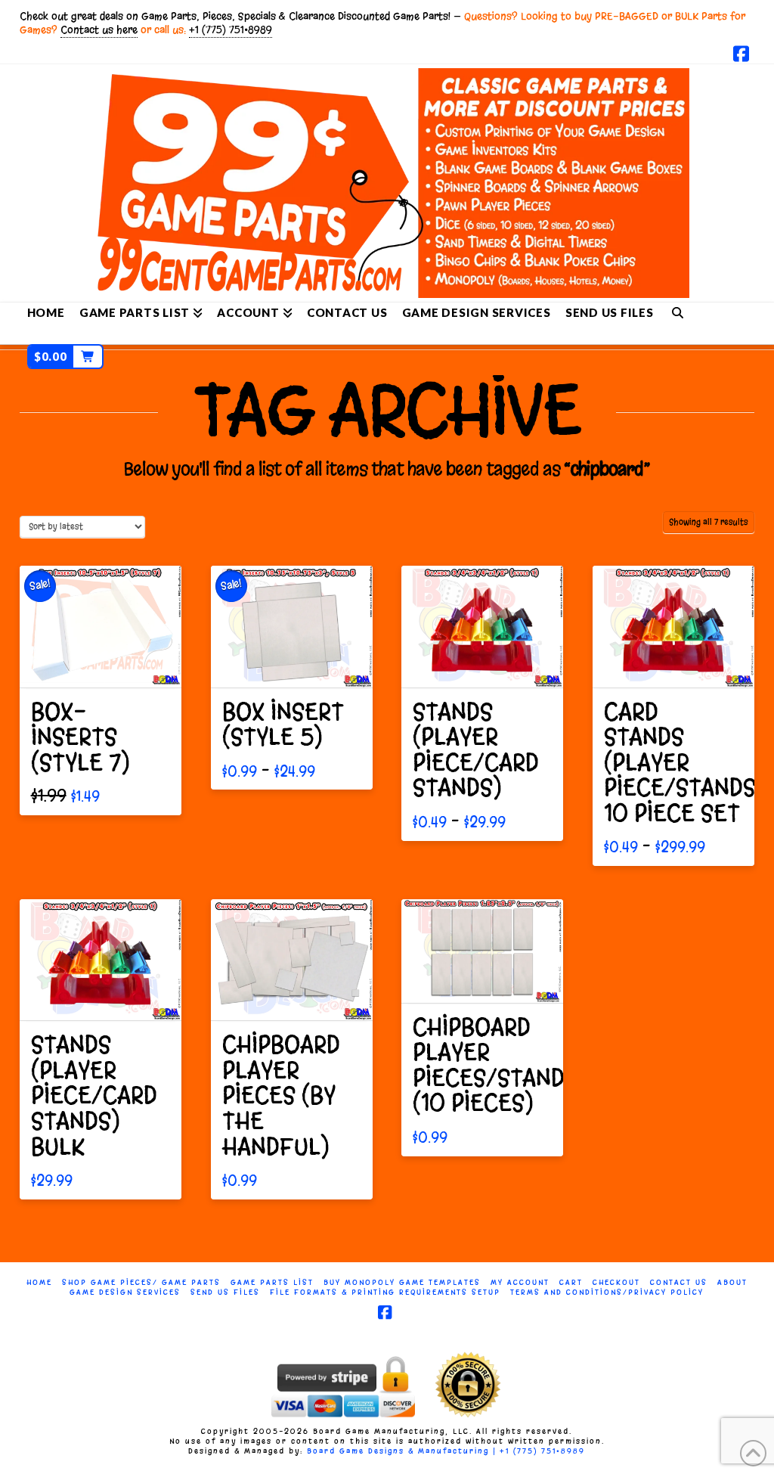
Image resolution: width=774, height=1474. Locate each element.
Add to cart (107, 662)
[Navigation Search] (678, 312)
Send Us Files (225, 1292)
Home (39, 1282)
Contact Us (678, 1282)
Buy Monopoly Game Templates (402, 1282)
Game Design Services (125, 1292)
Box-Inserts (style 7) (80, 737)
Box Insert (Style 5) (283, 725)
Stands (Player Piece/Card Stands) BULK (94, 1095)
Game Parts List (272, 1282)
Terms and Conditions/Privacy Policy (607, 1292)
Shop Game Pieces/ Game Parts (141, 1282)
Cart (571, 1282)
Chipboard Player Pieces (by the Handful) (281, 1095)
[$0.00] (65, 332)
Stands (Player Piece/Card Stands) (476, 750)
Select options (296, 662)
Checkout (616, 1282)
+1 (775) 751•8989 (230, 30)
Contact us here (99, 30)
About (732, 1282)
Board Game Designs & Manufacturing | (403, 1451)
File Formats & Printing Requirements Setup (385, 1292)
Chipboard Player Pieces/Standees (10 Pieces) (509, 1065)
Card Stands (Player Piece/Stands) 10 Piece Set (684, 763)
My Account (520, 1282)
